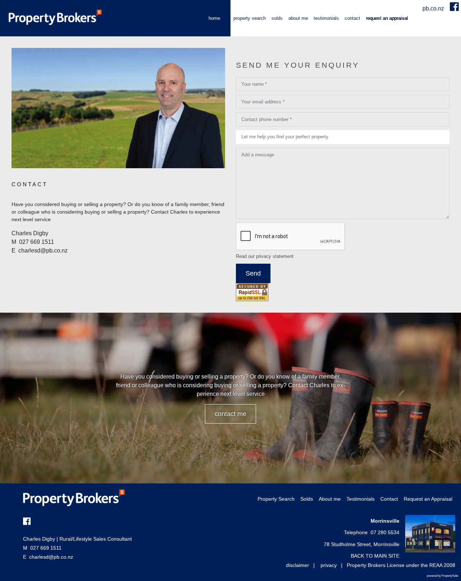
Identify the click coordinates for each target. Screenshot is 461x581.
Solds (277, 18)
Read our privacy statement (265, 256)
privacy (329, 565)
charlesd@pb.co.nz (51, 557)
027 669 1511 (42, 548)
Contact (352, 18)
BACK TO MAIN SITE (375, 556)
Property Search (249, 18)
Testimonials (326, 18)
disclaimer (297, 565)
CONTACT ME (230, 413)
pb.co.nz (434, 8)
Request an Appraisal (387, 18)
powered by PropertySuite (442, 575)
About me (298, 18)
